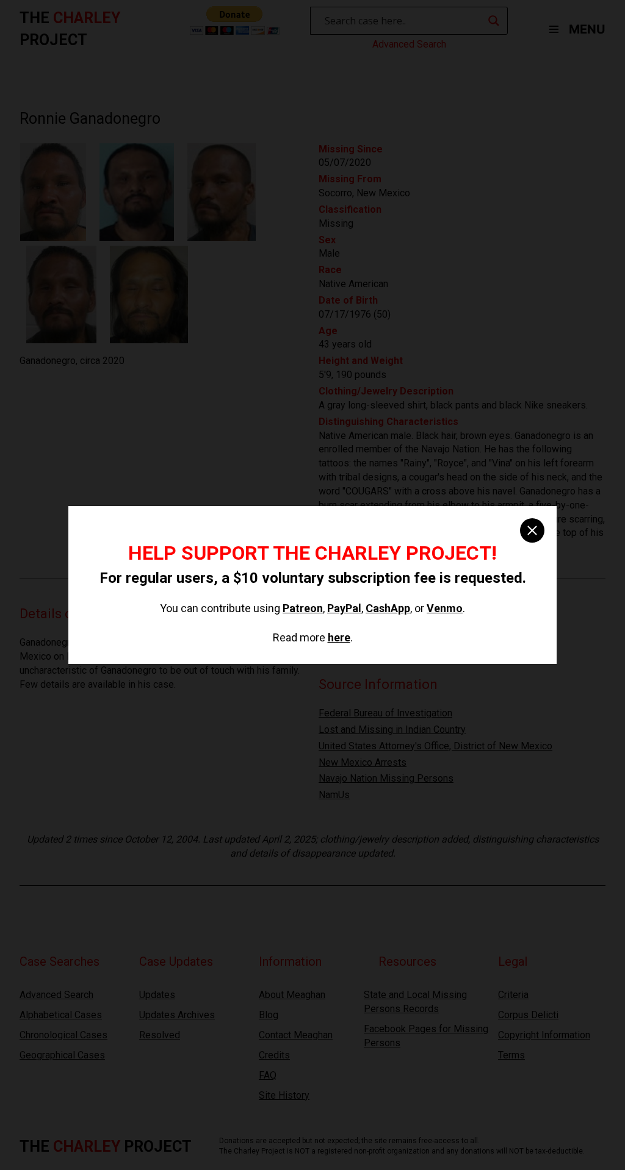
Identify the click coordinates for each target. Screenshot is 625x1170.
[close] (532, 530)
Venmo (445, 608)
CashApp (388, 608)
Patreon (303, 608)
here (339, 637)
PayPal (344, 608)
